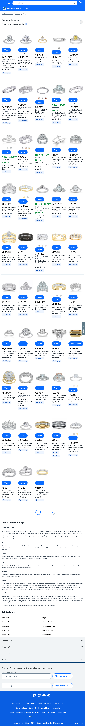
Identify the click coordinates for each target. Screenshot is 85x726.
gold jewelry (46, 634)
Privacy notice (30, 703)
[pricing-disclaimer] (26, 24)
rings (44, 618)
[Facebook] (34, 695)
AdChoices (62, 712)
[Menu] (3, 3)
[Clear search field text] (72, 3)
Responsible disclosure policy (49, 708)
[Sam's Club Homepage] (9, 3)
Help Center (7, 653)
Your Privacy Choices (40, 717)
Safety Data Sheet (48, 712)
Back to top (79, 723)
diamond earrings (48, 626)
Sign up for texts (62, 676)
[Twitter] (44, 695)
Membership (7, 640)
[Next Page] (52, 512)
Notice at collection (45, 703)
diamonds (5, 630)
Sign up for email (62, 685)
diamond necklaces (49, 622)
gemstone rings (48, 630)
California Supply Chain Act (26, 708)
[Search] (74, 3)
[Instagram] (39, 695)
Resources (6, 659)
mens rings (5, 618)
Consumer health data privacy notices (24, 712)
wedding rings (7, 634)
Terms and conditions (21, 723)
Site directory (17, 703)
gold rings (5, 626)
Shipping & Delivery (9, 647)
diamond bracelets (8, 622)
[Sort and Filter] (81, 22)
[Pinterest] (49, 695)
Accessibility (59, 703)
